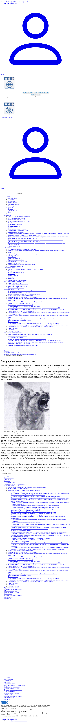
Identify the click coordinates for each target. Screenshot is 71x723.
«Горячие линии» (13, 322)
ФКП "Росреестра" (13, 328)
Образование (11, 274)
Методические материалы (15, 337)
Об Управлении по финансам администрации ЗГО (23, 249)
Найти (19, 193)
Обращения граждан (10, 691)
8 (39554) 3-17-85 (11, 1)
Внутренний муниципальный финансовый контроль (23, 254)
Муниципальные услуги (11, 688)
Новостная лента (9, 697)
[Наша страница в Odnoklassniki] (1, 718)
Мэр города (11, 209)
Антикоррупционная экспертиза (17, 336)
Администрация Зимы (7, 117)
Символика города (13, 204)
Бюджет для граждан (14, 263)
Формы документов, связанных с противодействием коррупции (27, 339)
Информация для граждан (11, 289)
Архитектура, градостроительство (18, 284)
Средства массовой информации (17, 280)
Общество (11, 278)
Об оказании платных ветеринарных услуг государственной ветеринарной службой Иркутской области (38, 325)
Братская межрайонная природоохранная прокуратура (24, 294)
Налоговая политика (14, 258)
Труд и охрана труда (13, 226)
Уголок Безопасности (14, 331)
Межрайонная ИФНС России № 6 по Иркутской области (24, 306)
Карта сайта (7, 699)
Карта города (11, 199)
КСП (9, 213)
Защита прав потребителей (16, 232)
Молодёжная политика (14, 271)
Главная (6, 351)
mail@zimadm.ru (25, 1)
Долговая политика (13, 255)
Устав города (11, 201)
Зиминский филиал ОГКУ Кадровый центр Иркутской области (26, 301)
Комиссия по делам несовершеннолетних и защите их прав (25, 269)
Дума (9, 212)
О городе (7, 196)
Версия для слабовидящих (10, 3)
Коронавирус (11, 329)
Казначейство (12, 257)
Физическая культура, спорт (16, 272)
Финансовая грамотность (15, 266)
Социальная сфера (9, 267)
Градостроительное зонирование (17, 286)
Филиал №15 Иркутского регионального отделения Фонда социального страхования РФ (34, 308)
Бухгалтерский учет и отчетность (17, 261)
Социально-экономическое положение (19, 216)
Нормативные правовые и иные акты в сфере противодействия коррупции (30, 334)
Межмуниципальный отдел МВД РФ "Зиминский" (23, 297)
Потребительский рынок (15, 224)
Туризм (10, 227)
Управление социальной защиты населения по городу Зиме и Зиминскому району (32, 319)
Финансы (7, 247)
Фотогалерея (11, 206)
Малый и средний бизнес (15, 223)
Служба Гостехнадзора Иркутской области (20, 303)
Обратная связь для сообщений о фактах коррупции (23, 345)
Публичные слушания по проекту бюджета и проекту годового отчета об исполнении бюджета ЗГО (37, 250)
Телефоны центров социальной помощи (19, 320)
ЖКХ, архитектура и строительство (14, 281)
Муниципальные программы (16, 219)
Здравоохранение (13, 275)
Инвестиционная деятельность (17, 229)
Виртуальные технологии (19, 721)
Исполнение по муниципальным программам (21, 264)
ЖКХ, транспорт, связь (14, 283)
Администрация (12, 210)
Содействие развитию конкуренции (18, 230)
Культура (10, 277)
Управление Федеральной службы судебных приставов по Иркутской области (31, 326)
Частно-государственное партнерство (19, 221)
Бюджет (10, 252)
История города (12, 198)
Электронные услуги (14, 246)
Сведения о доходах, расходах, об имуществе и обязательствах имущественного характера (34, 340)
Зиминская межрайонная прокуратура (19, 292)
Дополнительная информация (13, 696)
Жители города (12, 202)
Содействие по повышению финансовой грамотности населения (27, 291)
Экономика (7, 215)
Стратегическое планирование (17, 218)
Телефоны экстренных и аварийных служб (20, 305)
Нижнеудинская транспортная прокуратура (20, 295)
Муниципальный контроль (16, 288)
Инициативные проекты (11, 693)
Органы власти (8, 207)
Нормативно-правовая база (16, 260)
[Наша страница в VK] (2, 718)
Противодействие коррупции (13, 332)
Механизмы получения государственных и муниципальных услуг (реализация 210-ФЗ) (33, 323)
